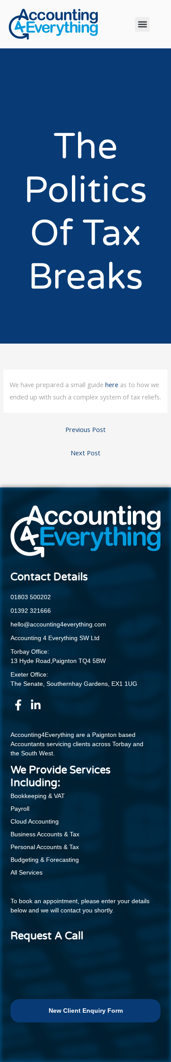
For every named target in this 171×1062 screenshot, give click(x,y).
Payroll (20, 808)
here (111, 384)
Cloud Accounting (35, 821)
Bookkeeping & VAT (38, 795)
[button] (142, 24)
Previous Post (85, 429)
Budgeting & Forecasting (45, 859)
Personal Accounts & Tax (45, 846)
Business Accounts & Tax (45, 834)
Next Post (85, 452)
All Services (27, 872)
